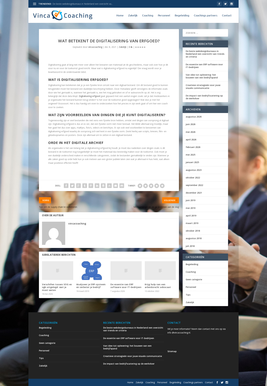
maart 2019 (192, 223)
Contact (227, 15)
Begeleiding (182, 15)
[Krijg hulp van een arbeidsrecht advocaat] (160, 270)
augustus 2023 (193, 169)
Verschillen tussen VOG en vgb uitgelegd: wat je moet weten (57, 287)
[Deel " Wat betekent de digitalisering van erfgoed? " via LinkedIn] (97, 186)
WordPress (105, 382)
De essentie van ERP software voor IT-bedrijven (125, 286)
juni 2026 (190, 124)
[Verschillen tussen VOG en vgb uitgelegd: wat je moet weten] (57, 270)
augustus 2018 (193, 238)
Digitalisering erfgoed (89, 96)
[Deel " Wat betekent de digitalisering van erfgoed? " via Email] (115, 186)
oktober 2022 (193, 177)
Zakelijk (133, 15)
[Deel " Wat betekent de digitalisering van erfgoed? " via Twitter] (72, 186)
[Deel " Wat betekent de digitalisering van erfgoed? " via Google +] (78, 186)
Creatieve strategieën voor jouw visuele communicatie (203, 86)
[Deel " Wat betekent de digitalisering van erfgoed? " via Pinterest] (91, 186)
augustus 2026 (193, 116)
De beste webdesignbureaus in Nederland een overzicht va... (83, 3)
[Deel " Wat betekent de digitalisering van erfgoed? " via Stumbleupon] (109, 186)
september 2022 (194, 185)
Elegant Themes (64, 382)
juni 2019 (190, 200)
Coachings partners (205, 15)
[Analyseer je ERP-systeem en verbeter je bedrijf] (92, 270)
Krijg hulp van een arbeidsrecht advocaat (158, 286)
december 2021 (194, 192)
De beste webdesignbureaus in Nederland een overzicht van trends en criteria (205, 54)
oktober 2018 (193, 230)
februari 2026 (193, 147)
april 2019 (191, 215)
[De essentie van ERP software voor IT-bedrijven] (126, 270)
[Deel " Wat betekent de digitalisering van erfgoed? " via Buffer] (103, 186)
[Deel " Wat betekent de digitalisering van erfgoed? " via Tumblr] (85, 186)
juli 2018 (190, 246)
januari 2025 (192, 162)
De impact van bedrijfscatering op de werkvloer (204, 97)
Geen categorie (194, 279)
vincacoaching (95, 46)
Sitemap (172, 351)
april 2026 (191, 139)
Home (120, 15)
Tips (188, 294)
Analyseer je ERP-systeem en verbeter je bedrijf (91, 286)
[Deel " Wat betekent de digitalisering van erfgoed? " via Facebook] (66, 186)
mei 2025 (190, 154)
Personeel (164, 15)
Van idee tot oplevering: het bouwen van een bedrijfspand (202, 76)
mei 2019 (190, 208)
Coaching (147, 15)
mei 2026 (190, 131)
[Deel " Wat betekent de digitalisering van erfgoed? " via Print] (122, 186)
